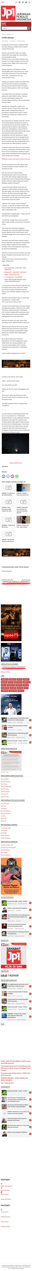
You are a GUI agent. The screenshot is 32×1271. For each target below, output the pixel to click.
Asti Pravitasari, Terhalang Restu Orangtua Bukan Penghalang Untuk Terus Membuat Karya (17, 1099)
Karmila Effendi (5, 811)
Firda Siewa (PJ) (6, 828)
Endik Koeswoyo (6, 838)
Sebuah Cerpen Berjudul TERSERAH (17, 908)
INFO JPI (11, 682)
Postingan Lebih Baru (7, 580)
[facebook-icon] (19, 2)
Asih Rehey (4, 852)
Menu (3, 23)
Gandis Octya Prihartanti (8, 847)
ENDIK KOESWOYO (6, 1186)
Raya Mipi (4, 833)
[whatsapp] (17, 476)
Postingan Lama (26, 580)
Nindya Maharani (6, 786)
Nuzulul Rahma (5, 813)
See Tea (3, 806)
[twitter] (8, 476)
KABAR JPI (4, 682)
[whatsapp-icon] (29, 2)
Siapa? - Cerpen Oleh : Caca (11, 274)
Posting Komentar (21, 41)
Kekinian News (5, 1190)
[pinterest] (12, 476)
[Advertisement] (16, 1042)
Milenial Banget (5, 1217)
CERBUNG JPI (27, 682)
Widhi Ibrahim (5, 835)
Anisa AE (3, 821)
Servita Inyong (5, 791)
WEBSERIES (4, 690)
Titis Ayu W (4, 794)
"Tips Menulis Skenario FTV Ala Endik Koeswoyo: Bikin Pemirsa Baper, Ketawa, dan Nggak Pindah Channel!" (16, 1068)
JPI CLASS (13, 687)
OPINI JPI (26, 685)
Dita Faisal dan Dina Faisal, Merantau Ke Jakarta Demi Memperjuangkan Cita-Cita (18, 916)
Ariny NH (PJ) (5, 803)
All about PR (5, 687)
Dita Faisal (4, 784)
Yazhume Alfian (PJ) (7, 845)
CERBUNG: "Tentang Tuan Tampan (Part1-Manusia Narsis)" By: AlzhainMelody (17, 1015)
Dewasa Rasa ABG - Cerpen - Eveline (17, 740)
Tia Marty (4, 808)
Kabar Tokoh (5, 1221)
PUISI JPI (20, 679)
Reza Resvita (5, 789)
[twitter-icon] (23, 2)
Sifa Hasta (4, 830)
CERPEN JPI (12, 679)
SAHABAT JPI (5, 679)
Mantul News (5, 1194)
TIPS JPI (4, 685)
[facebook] (3, 476)
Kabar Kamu (4, 1212)
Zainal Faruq (5, 796)
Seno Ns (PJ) (5, 779)
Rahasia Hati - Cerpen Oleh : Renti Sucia (15, 272)
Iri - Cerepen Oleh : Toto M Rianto (13, 277)
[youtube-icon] (26, 2)
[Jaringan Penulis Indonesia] (16, 13)
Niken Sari (4, 818)
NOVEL (26, 687)
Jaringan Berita (5, 1226)
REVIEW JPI (18, 685)
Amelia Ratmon (5, 781)
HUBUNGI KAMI (12, 690)
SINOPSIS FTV (18, 682)
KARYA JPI (26, 679)
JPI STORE (20, 687)
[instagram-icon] (16, 2)
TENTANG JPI (11, 685)
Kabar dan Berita (6, 1199)
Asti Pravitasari (5, 850)
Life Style (20, 690)
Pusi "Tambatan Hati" (7, 1083)
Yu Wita (3, 816)
